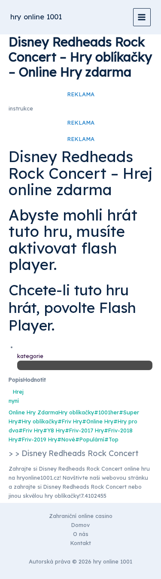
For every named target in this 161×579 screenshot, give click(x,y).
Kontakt (80, 542)
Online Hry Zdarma (33, 412)
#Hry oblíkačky (38, 421)
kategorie (30, 355)
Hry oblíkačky (76, 412)
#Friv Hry (70, 421)
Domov (80, 524)
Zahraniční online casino (80, 515)
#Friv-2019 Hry (37, 439)
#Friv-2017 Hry (84, 430)
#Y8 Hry (54, 430)
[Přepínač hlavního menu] (142, 17)
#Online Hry (97, 421)
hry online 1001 (36, 16)
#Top (111, 439)
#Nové (66, 439)
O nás (80, 533)
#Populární (89, 439)
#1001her (106, 412)
